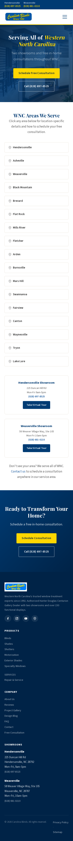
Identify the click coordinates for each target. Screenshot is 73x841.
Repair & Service (13, 680)
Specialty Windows (15, 666)
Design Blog (11, 716)
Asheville (18, 161)
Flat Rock (19, 214)
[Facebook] (7, 618)
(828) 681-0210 (36, 440)
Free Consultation (14, 733)
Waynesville (20, 335)
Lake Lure (19, 361)
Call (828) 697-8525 (36, 86)
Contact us (18, 471)
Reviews (9, 705)
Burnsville (19, 268)
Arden (16, 254)
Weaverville (20, 174)
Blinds (7, 638)
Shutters (9, 649)
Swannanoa (20, 294)
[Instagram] (16, 618)
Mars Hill (18, 281)
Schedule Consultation (36, 538)
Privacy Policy (61, 822)
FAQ (6, 721)
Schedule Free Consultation (36, 73)
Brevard (18, 201)
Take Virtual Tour (36, 405)
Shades (8, 644)
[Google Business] (34, 618)
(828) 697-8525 (36, 396)
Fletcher (18, 241)
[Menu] (65, 17)
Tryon (16, 348)
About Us (9, 699)
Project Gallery (12, 710)
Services (10, 674)
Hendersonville (22, 147)
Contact (8, 727)
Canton (17, 321)
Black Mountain (22, 187)
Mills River (19, 228)
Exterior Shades (13, 660)
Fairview (18, 308)
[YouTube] (25, 618)
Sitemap (57, 832)
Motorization (11, 655)
